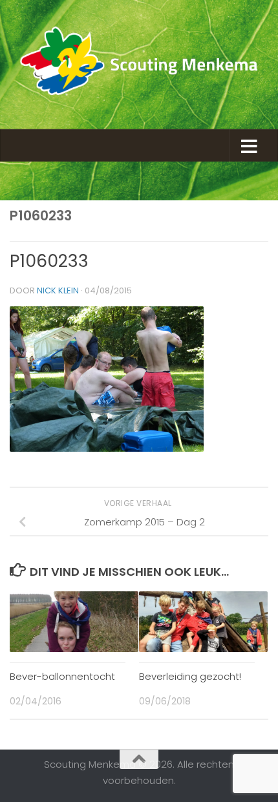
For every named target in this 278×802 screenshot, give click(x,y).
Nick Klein (58, 290)
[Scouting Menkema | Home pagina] (139, 64)
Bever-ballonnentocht (62, 676)
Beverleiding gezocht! (190, 676)
